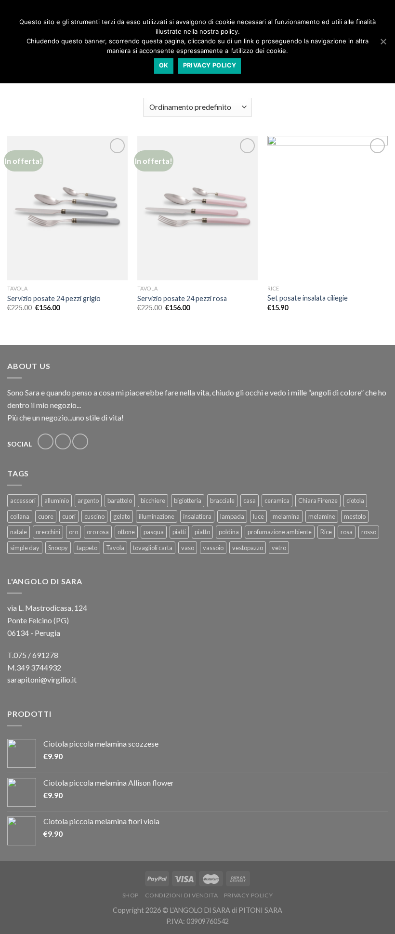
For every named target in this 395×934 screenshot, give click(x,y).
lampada (232, 516)
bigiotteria (187, 500)
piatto (202, 532)
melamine (321, 516)
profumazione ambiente (280, 532)
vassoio (213, 548)
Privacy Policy (248, 895)
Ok (164, 65)
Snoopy (58, 548)
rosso (368, 532)
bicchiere (153, 500)
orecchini (48, 532)
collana (19, 516)
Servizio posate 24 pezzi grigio (54, 298)
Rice (326, 532)
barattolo (119, 500)
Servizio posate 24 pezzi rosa (182, 298)
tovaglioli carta (152, 548)
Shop (130, 895)
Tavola (115, 548)
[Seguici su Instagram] (63, 441)
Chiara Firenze (318, 500)
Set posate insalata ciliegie (307, 298)
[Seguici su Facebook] (45, 441)
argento (88, 500)
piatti (179, 532)
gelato (121, 516)
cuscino (94, 516)
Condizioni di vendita (181, 895)
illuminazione (156, 516)
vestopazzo (247, 548)
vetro (279, 548)
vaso (187, 548)
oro (73, 532)
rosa (347, 532)
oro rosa (98, 532)
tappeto (87, 548)
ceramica (277, 500)
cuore (45, 516)
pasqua (154, 532)
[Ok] (383, 41)
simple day (25, 548)
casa (249, 500)
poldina (229, 532)
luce (258, 516)
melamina (286, 516)
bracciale (222, 500)
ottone (126, 532)
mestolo (355, 516)
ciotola (355, 500)
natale (18, 532)
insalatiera (197, 516)
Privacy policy (209, 65)
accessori (23, 500)
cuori (69, 516)
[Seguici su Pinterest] (80, 441)
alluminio (56, 500)
